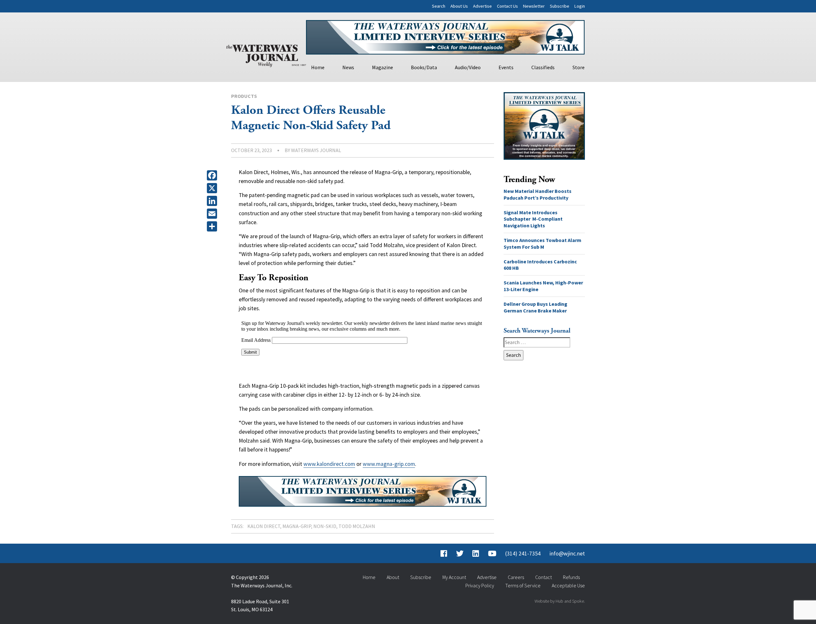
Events (506, 67)
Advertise (482, 6)
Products (244, 96)
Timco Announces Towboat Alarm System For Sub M (542, 243)
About (393, 577)
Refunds (571, 577)
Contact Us (507, 6)
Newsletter (534, 6)
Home (317, 67)
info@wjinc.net (567, 553)
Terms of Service (523, 585)
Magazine (382, 67)
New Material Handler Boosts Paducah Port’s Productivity (538, 194)
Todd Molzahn (357, 526)
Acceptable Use (568, 585)
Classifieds (543, 67)
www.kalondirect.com (329, 463)
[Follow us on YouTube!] (492, 553)
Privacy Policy (479, 585)
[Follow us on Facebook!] (444, 553)
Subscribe (559, 6)
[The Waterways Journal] (266, 54)
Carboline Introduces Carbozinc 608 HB (540, 264)
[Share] (213, 226)
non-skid (324, 526)
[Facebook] (213, 175)
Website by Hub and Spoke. (560, 601)
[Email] (213, 214)
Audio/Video (468, 67)
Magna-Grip (296, 526)
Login (579, 6)
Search (438, 6)
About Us (459, 6)
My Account (454, 577)
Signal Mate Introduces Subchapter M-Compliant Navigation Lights (533, 219)
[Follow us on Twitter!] (459, 553)
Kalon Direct (263, 526)
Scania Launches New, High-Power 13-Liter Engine (543, 285)
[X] (213, 188)
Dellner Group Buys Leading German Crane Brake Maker (535, 307)
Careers (516, 577)
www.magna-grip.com (389, 463)
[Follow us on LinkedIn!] (475, 553)
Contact (543, 577)
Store (578, 67)
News (348, 67)
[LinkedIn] (213, 201)
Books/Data (424, 67)
